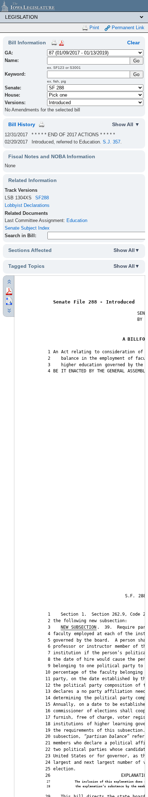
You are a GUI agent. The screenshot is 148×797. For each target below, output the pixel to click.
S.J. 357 (111, 142)
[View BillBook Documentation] (61, 42)
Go (136, 74)
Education (76, 220)
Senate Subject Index (27, 228)
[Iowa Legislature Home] (74, 6)
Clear (133, 42)
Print (93, 27)
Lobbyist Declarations (27, 205)
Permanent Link (127, 27)
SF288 (42, 197)
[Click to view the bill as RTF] (9, 300)
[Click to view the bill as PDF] (9, 290)
